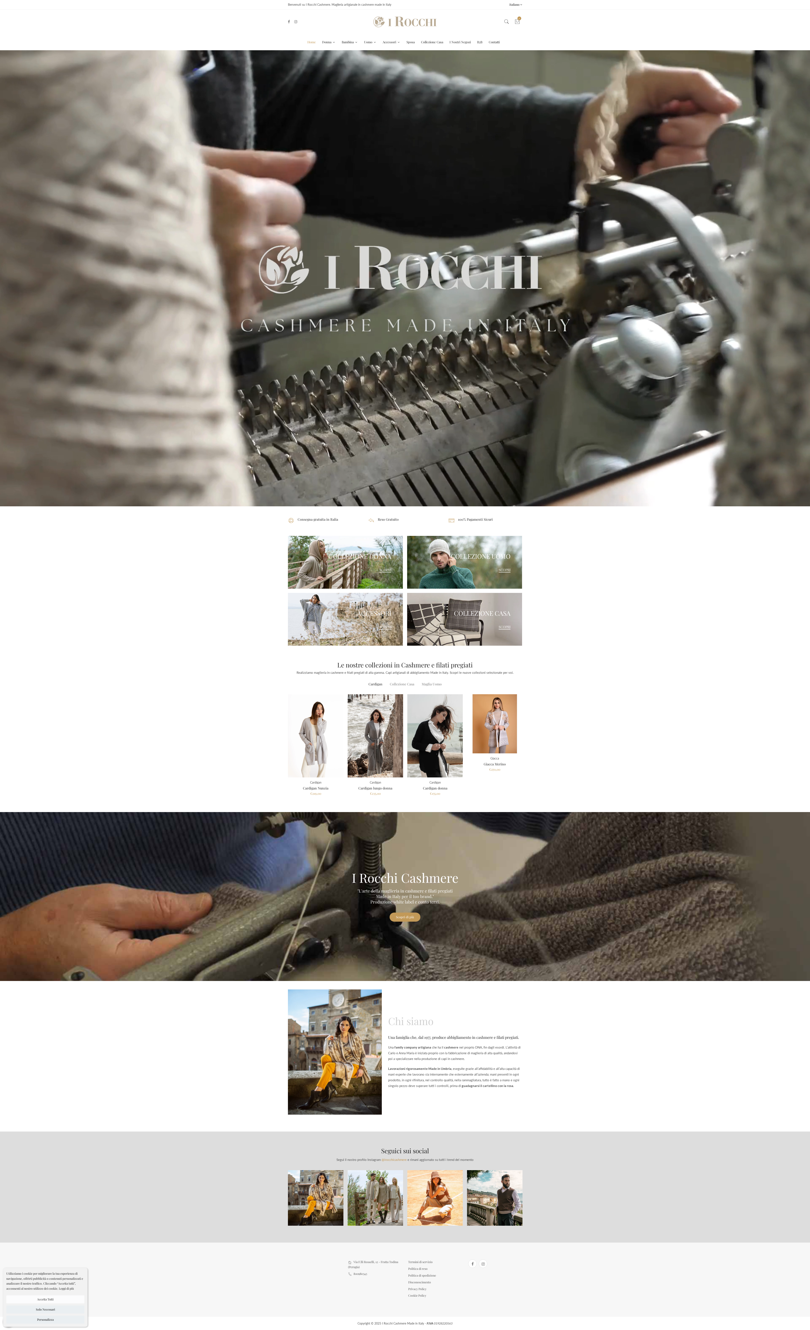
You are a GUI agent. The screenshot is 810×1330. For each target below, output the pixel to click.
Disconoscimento (419, 1282)
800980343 (360, 1274)
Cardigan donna (435, 788)
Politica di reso (418, 1269)
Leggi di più (66, 1289)
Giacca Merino (495, 764)
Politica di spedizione (422, 1275)
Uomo (368, 42)
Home (311, 42)
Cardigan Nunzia (315, 788)
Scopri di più (405, 917)
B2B (479, 42)
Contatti (494, 42)
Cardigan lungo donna (375, 788)
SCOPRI (385, 570)
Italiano (514, 5)
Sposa (410, 42)
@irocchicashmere (394, 1160)
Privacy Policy (417, 1289)
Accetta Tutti (45, 1299)
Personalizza (45, 1320)
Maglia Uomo (432, 684)
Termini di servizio (420, 1262)
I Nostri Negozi (460, 42)
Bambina (348, 42)
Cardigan (375, 684)
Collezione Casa (432, 42)
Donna (327, 42)
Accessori (390, 42)
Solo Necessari (45, 1309)
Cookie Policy (417, 1295)
